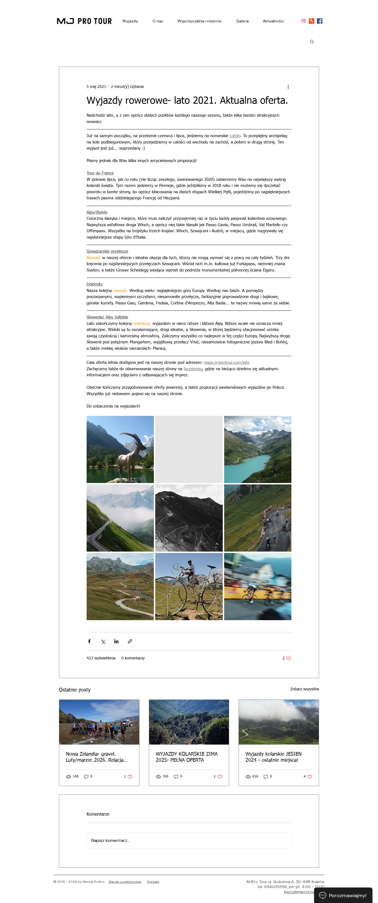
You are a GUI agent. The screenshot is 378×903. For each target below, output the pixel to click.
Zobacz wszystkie (304, 689)
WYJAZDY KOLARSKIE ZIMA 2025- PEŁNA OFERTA (187, 757)
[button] (312, 41)
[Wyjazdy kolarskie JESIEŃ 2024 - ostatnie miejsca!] (279, 722)
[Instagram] (303, 21)
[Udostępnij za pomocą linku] (130, 641)
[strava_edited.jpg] (311, 21)
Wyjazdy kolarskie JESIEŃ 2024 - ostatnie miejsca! (273, 757)
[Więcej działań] (288, 86)
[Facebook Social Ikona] (319, 21)
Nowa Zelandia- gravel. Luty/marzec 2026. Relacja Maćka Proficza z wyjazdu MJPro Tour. (94, 757)
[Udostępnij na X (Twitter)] (102, 641)
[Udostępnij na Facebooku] (89, 641)
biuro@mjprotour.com (304, 891)
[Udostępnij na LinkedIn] (116, 641)
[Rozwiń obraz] (120, 449)
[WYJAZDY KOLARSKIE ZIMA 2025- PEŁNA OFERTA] (189, 722)
